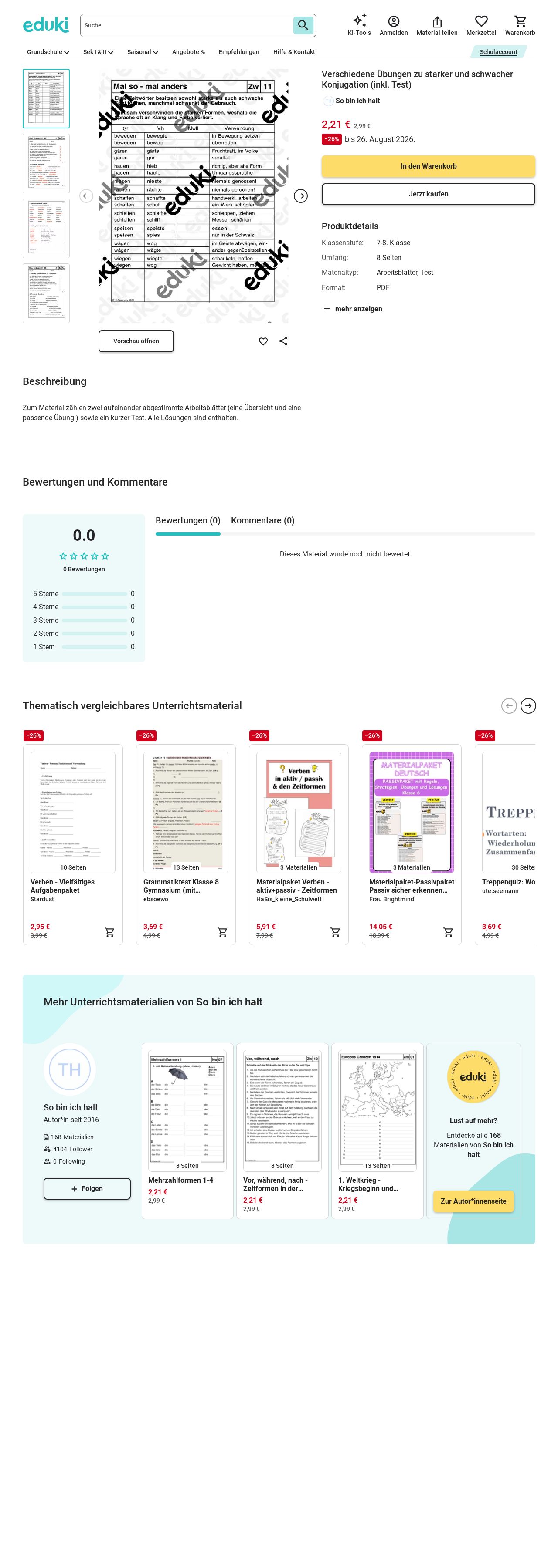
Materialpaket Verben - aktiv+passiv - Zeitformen (296, 886)
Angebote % (188, 51)
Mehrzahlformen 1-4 (180, 1180)
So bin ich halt (358, 101)
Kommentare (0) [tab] (263, 520)
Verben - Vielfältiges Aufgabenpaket (63, 886)
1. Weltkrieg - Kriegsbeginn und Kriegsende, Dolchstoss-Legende (376, 1184)
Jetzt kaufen (429, 194)
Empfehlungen (239, 51)
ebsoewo (155, 899)
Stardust (42, 899)
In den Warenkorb (429, 166)
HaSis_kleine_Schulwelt (289, 899)
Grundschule (44, 51)
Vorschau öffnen (136, 340)
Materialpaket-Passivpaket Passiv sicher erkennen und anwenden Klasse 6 (411, 886)
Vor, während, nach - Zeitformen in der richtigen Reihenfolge (276, 1184)
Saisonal (139, 51)
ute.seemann (500, 890)
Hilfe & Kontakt (294, 51)
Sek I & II (94, 51)
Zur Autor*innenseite (474, 1201)
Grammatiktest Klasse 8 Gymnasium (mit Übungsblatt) (181, 886)
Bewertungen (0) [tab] (188, 520)
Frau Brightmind (391, 899)
